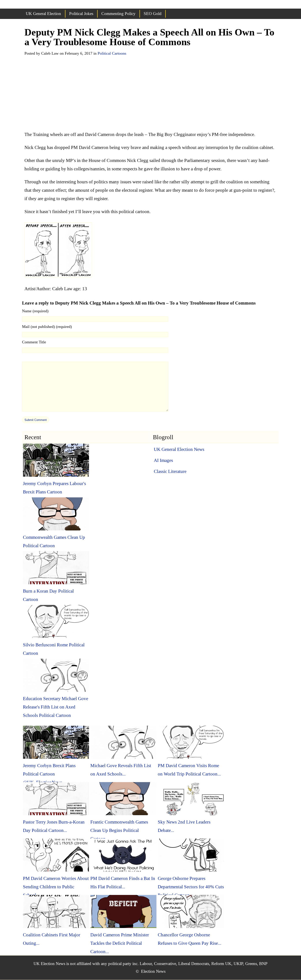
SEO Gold (153, 13)
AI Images (163, 460)
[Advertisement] (150, 95)
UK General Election (43, 13)
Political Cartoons (112, 53)
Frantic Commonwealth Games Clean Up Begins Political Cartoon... (119, 830)
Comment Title (34, 342)
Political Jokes (81, 13)
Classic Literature (170, 471)
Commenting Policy (118, 13)
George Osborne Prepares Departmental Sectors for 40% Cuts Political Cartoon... (191, 887)
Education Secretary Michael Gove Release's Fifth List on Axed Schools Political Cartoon (55, 707)
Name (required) (35, 311)
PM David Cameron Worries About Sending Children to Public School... (56, 887)
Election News (153, 971)
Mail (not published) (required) (47, 326)
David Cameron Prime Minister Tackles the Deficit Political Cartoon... (119, 943)
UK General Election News (179, 449)
